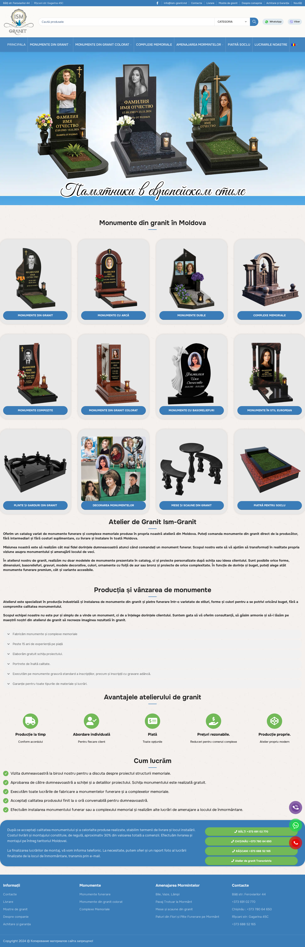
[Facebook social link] (157, 3)
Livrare (210, 3)
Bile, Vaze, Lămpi (167, 894)
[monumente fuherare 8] (269, 374)
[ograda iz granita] (35, 469)
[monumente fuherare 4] (35, 374)
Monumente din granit (35, 315)
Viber (297, 21)
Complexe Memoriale (269, 315)
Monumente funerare (95, 894)
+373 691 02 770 (243, 902)
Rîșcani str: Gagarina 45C (250, 917)
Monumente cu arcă (113, 315)
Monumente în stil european (269, 410)
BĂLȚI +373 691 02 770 (253, 831)
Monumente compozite (35, 410)
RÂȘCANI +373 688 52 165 (253, 851)
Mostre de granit (228, 3)
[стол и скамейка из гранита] (191, 469)
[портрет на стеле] (113, 469)
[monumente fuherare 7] (191, 374)
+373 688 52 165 (244, 924)
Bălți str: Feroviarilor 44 (16, 3)
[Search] (254, 22)
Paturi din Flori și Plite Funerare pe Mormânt (187, 917)
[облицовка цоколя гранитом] (269, 469)
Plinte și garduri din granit (35, 505)
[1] (152, 129)
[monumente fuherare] (35, 279)
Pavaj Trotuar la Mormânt (174, 902)
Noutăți (298, 3)
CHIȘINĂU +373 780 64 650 (253, 841)
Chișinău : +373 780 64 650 (252, 909)
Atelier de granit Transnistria (253, 861)
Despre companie (16, 917)
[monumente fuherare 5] (113, 374)
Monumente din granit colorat (113, 410)
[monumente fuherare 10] (191, 279)
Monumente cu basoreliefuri (191, 410)
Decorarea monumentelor (113, 505)
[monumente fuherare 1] (113, 279)
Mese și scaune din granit (191, 505)
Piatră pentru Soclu (269, 505)
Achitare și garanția (17, 924)
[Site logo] (18, 21)
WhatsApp (276, 21)
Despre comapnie (252, 3)
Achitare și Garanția (277, 3)
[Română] (295, 44)
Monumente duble (191, 315)
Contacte (196, 3)
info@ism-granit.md (175, 3)
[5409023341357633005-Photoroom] (269, 279)
